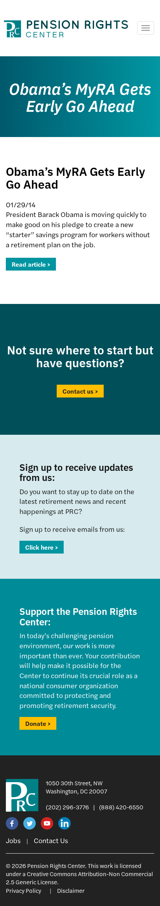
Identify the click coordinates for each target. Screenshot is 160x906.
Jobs (13, 840)
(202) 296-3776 (67, 807)
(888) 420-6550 (121, 807)
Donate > (37, 723)
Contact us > (80, 391)
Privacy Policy (23, 890)
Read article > (31, 264)
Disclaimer (71, 890)
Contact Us (51, 840)
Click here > (41, 547)
